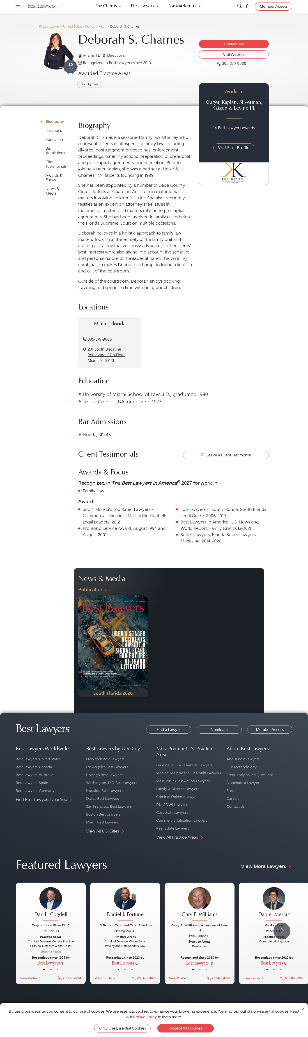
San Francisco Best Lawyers (109, 806)
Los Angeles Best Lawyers (107, 767)
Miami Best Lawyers (102, 822)
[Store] (248, 6)
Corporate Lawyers (172, 812)
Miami (103, 26)
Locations (54, 130)
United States (72, 26)
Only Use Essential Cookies (122, 1028)
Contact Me (234, 44)
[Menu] (18, 6)
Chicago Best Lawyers (104, 775)
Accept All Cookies (185, 1028)
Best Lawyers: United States (38, 759)
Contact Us (236, 806)
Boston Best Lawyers (103, 814)
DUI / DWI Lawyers (172, 804)
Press (231, 790)
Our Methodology (242, 767)
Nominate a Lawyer (243, 783)
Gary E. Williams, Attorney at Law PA (199, 927)
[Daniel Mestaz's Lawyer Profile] (274, 904)
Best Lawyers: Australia (34, 775)
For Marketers (182, 6)
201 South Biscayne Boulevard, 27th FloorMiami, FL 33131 (106, 355)
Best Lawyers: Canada (34, 767)
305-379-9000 (100, 339)
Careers (233, 798)
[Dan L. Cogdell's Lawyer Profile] (50, 904)
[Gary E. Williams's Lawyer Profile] (199, 904)
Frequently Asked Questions (250, 775)
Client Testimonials (56, 164)
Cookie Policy (145, 1017)
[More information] (62, 962)
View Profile (28, 978)
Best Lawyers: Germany (35, 790)
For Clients (106, 6)
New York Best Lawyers (105, 759)
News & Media (52, 191)
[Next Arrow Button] (282, 931)
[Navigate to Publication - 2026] (113, 646)
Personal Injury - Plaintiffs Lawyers (184, 765)
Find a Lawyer (49, 26)
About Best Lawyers (243, 759)
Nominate (219, 729)
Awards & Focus (54, 177)
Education (54, 139)
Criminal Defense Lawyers (177, 797)
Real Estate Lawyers (172, 828)
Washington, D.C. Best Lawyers (111, 783)
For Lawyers (142, 6)
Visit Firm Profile (234, 147)
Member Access (270, 729)
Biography (55, 121)
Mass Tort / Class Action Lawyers (183, 781)
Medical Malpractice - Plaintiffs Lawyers (188, 773)
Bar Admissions (55, 150)
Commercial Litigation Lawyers (181, 820)
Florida (90, 26)
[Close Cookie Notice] (303, 1008)
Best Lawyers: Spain (32, 783)
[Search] (239, 6)
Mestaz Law (274, 925)
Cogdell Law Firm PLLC (51, 925)
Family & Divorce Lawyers (177, 789)
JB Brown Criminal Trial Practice (125, 925)
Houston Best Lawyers (104, 790)
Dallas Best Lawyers (102, 798)
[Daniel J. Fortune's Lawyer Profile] (125, 904)
